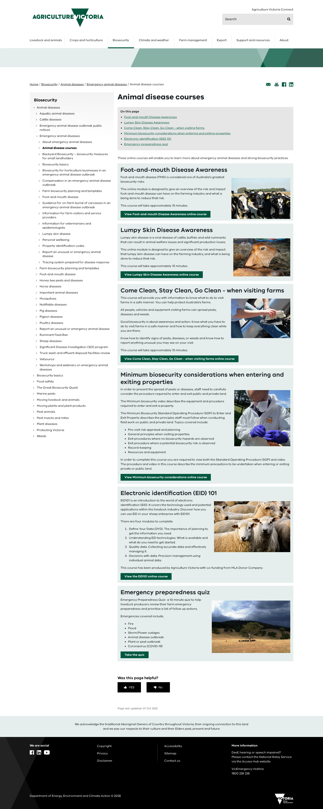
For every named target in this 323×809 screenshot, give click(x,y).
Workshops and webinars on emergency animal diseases (74, 367)
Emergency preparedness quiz (146, 144)
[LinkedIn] (291, 84)
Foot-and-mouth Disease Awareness (150, 117)
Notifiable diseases (53, 305)
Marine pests (46, 394)
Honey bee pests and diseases (61, 280)
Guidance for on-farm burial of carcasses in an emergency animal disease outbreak (76, 205)
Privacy (102, 753)
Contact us (172, 761)
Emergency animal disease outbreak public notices (71, 128)
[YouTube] (47, 752)
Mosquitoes (48, 299)
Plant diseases (47, 424)
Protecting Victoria (50, 430)
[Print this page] (276, 84)
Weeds (41, 436)
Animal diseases (72, 84)
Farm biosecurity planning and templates (72, 191)
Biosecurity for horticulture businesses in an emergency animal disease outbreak (74, 172)
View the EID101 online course (146, 576)
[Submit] (288, 19)
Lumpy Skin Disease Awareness (146, 122)
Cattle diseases (50, 119)
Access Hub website (256, 761)
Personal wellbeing (55, 240)
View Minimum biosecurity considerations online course (165, 477)
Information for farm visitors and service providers (71, 215)
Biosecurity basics (55, 164)
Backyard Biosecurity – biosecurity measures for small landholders (75, 156)
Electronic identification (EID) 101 (147, 139)
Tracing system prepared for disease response (75, 262)
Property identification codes (63, 246)
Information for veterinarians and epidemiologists (66, 226)
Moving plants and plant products (61, 406)
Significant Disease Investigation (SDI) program (74, 347)
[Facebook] (284, 84)
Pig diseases (48, 311)
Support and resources (253, 40)
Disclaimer (104, 761)
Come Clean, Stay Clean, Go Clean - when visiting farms (164, 128)
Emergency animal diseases (107, 84)
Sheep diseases (51, 341)
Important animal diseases (59, 293)
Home (34, 84)
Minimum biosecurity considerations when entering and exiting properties (177, 133)
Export (222, 40)
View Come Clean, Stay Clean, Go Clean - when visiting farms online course (179, 359)
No (161, 687)
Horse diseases (50, 286)
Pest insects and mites (53, 418)
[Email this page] (268, 84)
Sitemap (170, 753)
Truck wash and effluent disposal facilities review (75, 353)
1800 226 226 (241, 773)
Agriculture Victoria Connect (272, 9)
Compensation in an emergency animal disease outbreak (76, 183)
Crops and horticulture (86, 40)
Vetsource (47, 359)
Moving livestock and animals (58, 400)
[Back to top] (308, 731)
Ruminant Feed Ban (54, 335)
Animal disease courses (59, 148)
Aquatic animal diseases (57, 114)
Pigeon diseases (51, 317)
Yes (131, 687)
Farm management (193, 40)
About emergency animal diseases (67, 142)
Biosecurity (121, 40)
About (284, 40)
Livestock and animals (46, 40)
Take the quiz (134, 655)
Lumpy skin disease (56, 234)
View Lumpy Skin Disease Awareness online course (161, 275)
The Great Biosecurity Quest (57, 388)
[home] (68, 18)
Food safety (45, 381)
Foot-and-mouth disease (60, 197)
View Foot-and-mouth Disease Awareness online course (165, 214)
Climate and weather (154, 40)
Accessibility (173, 746)
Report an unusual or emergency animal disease (71, 254)
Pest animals (46, 412)
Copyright (104, 746)
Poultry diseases (51, 323)
